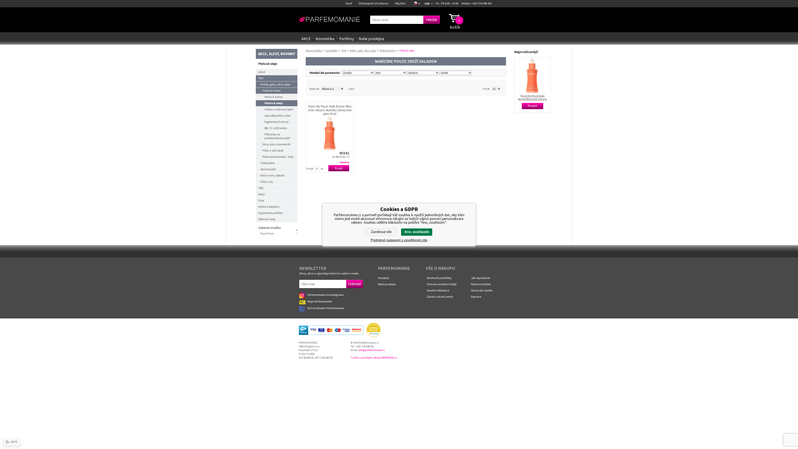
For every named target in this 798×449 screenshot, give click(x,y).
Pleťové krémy (271, 91)
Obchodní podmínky (439, 278)
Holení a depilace (269, 206)
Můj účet (400, 3)
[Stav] (390, 73)
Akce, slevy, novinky (276, 53)
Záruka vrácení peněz (440, 297)
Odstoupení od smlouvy (373, 3)
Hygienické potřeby (270, 213)
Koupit (339, 168)
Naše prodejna (371, 38)
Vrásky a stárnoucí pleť (279, 109)
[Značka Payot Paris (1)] (357, 73)
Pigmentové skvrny (277, 122)
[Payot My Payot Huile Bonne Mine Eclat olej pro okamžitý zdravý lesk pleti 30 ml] (330, 133)
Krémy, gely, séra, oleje (275, 84)
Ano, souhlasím (416, 232)
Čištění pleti (267, 163)
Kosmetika (325, 38)
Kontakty (383, 278)
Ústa (261, 200)
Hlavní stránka (314, 50)
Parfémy (346, 38)
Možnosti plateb (481, 284)
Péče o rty (266, 182)
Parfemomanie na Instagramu (326, 295)
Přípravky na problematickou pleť (277, 136)
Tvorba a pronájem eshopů (366, 357)
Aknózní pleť (268, 169)
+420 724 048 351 (481, 3)
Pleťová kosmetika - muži (277, 157)
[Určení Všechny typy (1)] (455, 73)
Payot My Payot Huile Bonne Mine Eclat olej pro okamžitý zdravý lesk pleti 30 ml (330, 110)
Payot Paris (267, 233)
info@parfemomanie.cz (371, 350)
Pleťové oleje (274, 103)
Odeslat (354, 284)
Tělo (261, 188)
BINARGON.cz (389, 357)
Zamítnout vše (381, 232)
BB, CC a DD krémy (276, 128)
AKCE (306, 38)
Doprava (476, 297)
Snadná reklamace (438, 290)
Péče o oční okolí (272, 150)
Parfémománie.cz (329, 19)
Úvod (349, 3)
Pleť (260, 78)
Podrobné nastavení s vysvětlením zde (399, 240)
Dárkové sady (266, 219)
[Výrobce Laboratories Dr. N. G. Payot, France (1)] (422, 73)
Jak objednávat (480, 278)
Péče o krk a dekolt (272, 175)
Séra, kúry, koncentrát (276, 144)
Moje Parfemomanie (320, 301)
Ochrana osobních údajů (442, 284)
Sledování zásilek (482, 290)
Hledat (431, 20)
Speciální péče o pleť (278, 115)
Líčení (261, 72)
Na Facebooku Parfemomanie (326, 308)
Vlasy (261, 194)
